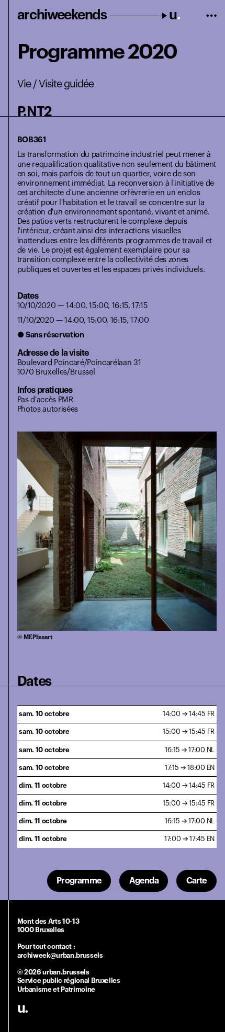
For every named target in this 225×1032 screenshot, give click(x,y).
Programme (79, 881)
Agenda (144, 881)
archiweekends (99, 15)
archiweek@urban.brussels (60, 955)
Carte (196, 881)
